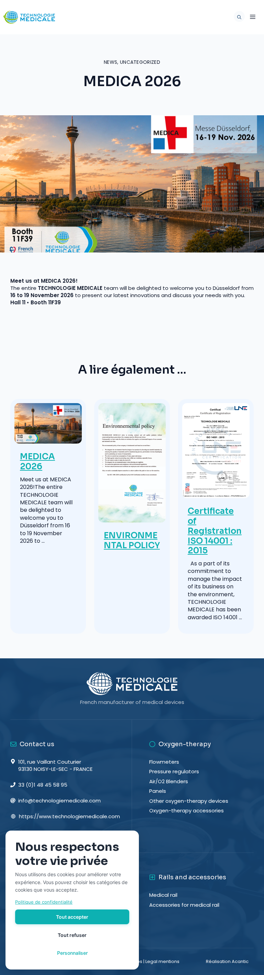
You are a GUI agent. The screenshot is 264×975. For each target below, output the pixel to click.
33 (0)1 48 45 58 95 (42, 784)
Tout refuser (72, 935)
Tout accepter (72, 917)
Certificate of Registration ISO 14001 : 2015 (215, 531)
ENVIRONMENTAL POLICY (132, 540)
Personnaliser (72, 953)
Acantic (240, 961)
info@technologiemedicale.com (59, 800)
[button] (237, 17)
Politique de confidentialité (44, 902)
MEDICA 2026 (37, 461)
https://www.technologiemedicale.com (69, 816)
